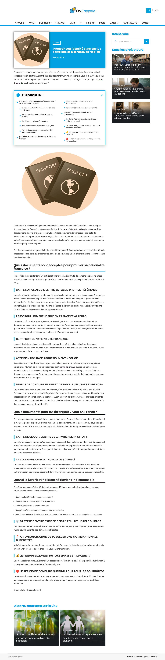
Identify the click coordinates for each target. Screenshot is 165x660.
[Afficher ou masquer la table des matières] (73, 95)
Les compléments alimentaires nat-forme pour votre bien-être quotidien (35, 637)
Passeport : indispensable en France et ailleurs (37, 115)
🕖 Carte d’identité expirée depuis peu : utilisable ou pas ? (81, 120)
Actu (57, 43)
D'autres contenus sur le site (35, 606)
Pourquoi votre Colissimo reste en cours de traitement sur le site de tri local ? (129, 67)
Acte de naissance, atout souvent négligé (38, 126)
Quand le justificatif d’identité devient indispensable (78, 113)
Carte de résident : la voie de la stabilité (81, 108)
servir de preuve (67, 367)
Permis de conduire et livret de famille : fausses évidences (37, 131)
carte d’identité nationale (75, 229)
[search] (148, 10)
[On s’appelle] (82, 10)
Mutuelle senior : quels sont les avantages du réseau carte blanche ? (82, 637)
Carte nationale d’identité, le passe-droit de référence (38, 109)
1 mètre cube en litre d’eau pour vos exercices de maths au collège (130, 91)
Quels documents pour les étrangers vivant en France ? (37, 138)
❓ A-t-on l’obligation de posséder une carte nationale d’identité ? (83, 127)
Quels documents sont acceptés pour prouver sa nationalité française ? (37, 102)
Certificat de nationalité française (35, 121)
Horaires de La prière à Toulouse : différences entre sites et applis (129, 115)
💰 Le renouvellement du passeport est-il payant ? (82, 133)
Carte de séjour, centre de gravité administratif (79, 102)
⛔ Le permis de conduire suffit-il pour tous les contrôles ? (83, 140)
